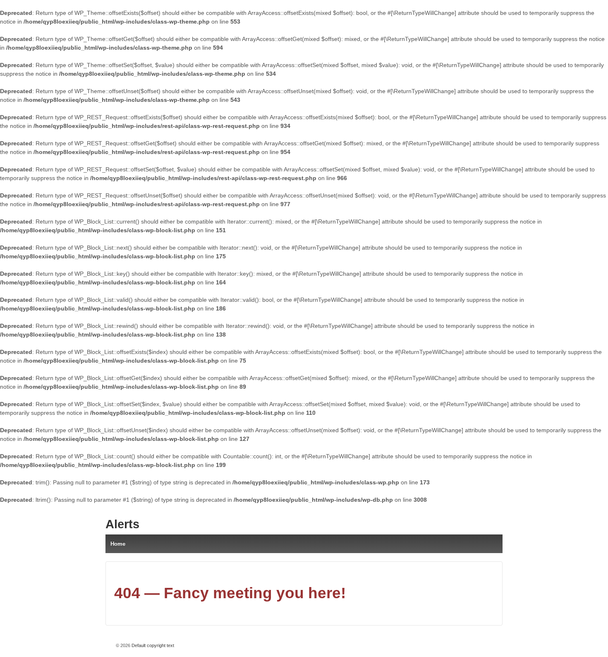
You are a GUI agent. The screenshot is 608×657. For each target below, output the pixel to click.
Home (117, 544)
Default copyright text (152, 645)
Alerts (122, 524)
